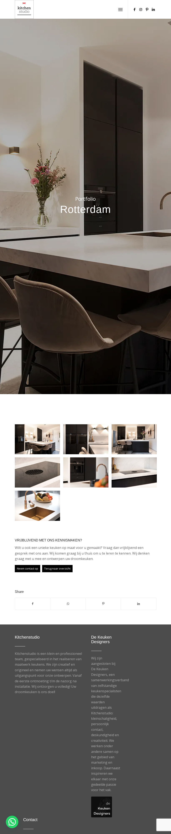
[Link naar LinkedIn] (153, 9)
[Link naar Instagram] (141, 9)
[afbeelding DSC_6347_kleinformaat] (87, 474)
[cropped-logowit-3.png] (24, 9)
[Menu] (120, 9)
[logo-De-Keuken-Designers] (101, 807)
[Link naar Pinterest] (147, 9)
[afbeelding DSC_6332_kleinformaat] (39, 507)
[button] (12, 822)
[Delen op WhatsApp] (68, 603)
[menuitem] (120, 9)
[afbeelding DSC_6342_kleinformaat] (136, 474)
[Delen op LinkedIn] (138, 603)
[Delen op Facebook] (32, 603)
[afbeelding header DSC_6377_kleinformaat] (39, 441)
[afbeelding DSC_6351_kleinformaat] (39, 474)
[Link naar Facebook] (134, 9)
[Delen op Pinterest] (103, 603)
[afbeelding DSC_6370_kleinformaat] (136, 441)
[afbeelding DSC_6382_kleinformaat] (87, 441)
